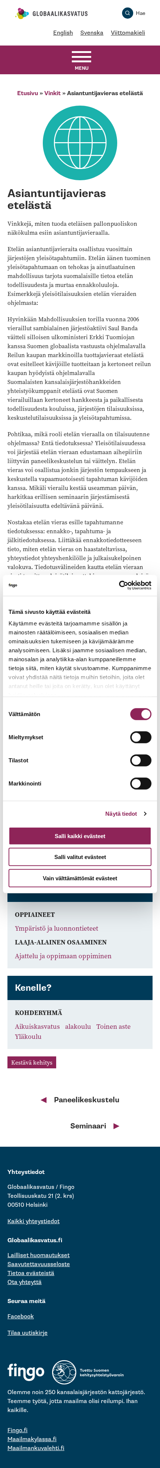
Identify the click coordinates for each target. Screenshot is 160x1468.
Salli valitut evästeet (80, 857)
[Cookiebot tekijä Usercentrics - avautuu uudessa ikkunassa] (118, 585)
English (63, 33)
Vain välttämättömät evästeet (80, 878)
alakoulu (79, 1026)
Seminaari (88, 1126)
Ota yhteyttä (24, 1282)
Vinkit (52, 93)
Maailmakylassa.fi (32, 1439)
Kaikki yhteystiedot (33, 1221)
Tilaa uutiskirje (27, 1333)
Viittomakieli (128, 33)
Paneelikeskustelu (86, 1100)
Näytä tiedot (121, 813)
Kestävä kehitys (31, 1062)
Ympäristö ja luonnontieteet (56, 928)
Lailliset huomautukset (38, 1255)
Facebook (20, 1317)
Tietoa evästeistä (30, 1273)
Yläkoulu (28, 1036)
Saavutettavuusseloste (38, 1264)
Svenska (91, 33)
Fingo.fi (17, 1430)
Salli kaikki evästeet (80, 836)
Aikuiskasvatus (38, 1026)
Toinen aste (113, 1026)
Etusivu (27, 93)
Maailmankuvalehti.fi (35, 1448)
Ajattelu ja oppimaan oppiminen (63, 956)
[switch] (140, 737)
